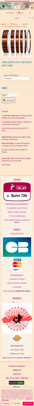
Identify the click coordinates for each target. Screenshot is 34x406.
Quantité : (4, 95)
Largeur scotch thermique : (11, 75)
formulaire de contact (22, 291)
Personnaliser (6, 403)
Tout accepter (28, 403)
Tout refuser (17, 403)
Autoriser (20, 383)
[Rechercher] (29, 18)
